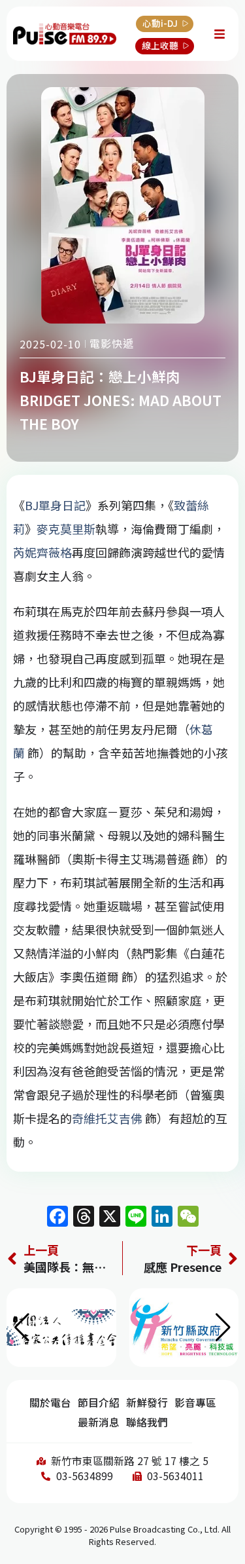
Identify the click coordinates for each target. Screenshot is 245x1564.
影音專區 (195, 1402)
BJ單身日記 (55, 504)
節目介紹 (99, 1402)
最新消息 (99, 1422)
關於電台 (50, 1402)
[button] (223, 1327)
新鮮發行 (147, 1402)
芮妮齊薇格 (42, 552)
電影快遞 (112, 343)
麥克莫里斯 (66, 528)
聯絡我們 (147, 1422)
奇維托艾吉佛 (107, 1117)
